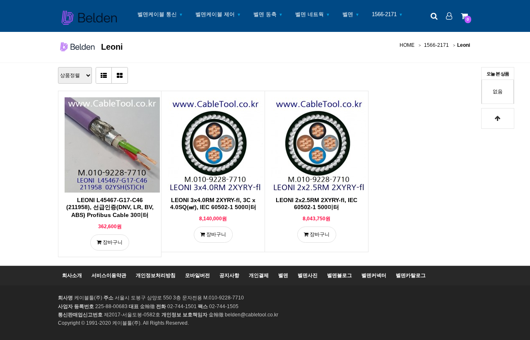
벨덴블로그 (339, 275)
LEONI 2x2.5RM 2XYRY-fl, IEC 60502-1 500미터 (316, 203)
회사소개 (72, 275)
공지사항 (229, 275)
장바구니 (112, 242)
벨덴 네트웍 (309, 14)
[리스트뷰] (104, 75)
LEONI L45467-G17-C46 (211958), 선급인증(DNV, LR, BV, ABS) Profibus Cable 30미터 (110, 207)
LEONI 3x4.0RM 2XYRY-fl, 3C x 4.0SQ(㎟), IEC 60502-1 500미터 (213, 203)
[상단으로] (497, 118)
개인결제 (259, 275)
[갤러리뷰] (120, 75)
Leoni (463, 45)
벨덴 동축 (265, 14)
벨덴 (347, 14)
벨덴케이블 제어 (215, 14)
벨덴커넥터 (373, 275)
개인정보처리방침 (156, 275)
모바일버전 (197, 275)
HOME (407, 45)
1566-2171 (384, 14)
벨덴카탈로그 (411, 275)
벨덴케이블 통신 (157, 14)
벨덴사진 (308, 275)
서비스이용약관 (109, 275)
